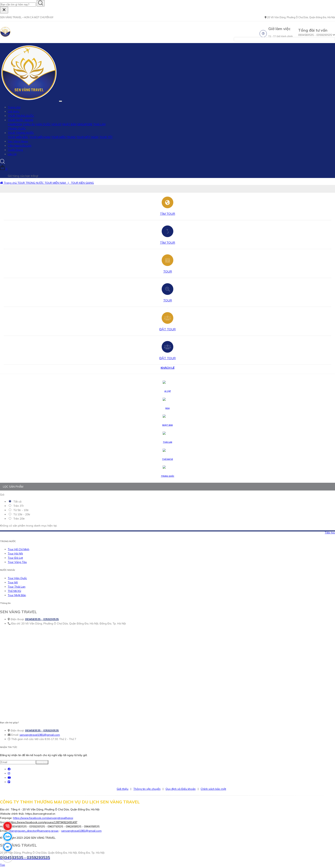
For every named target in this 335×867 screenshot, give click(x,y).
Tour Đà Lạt (15, 558)
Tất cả (17, 501)
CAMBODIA (15, 124)
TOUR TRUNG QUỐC (21, 115)
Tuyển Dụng (15, 150)
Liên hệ (12, 154)
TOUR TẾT (106, 137)
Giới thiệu (13, 111)
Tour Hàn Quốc (17, 578)
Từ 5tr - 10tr (21, 510)
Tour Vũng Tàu (17, 562)
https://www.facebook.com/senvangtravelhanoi (43, 818)
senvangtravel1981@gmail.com (40, 735)
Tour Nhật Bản (17, 595)
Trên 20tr (19, 518)
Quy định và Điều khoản (181, 789)
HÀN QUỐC (43, 124)
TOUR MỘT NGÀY (87, 137)
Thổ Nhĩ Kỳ (14, 591)
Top (2, 865)
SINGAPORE (84, 124)
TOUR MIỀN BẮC (18, 137)
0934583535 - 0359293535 (42, 619)
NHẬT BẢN (69, 124)
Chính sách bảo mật (213, 789)
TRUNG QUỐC (17, 128)
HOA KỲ (57, 124)
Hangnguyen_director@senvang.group (34, 830)
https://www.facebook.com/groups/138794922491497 (43, 822)
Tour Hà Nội (15, 553)
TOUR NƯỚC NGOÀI (20, 120)
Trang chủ (14, 107)
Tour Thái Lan (16, 586)
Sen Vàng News (18, 141)
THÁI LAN (99, 124)
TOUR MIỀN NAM (39, 137)
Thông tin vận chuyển (147, 789)
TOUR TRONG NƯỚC (21, 133)
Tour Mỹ (13, 582)
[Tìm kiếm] (41, 3)
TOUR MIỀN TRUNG (63, 137)
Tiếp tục (330, 532)
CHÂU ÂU (29, 124)
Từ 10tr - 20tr (21, 514)
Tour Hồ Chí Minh (18, 549)
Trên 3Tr (18, 506)
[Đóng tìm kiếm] (4, 10)
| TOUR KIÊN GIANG (80, 183)
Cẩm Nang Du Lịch (19, 145)
